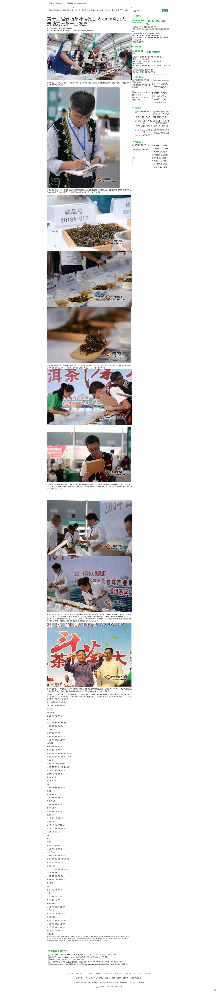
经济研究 (86, 938)
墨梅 (97, 938)
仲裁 (71, 938)
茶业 (53, 938)
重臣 (74, 938)
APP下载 (147, 973)
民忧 (106, 940)
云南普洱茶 (51, 936)
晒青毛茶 (64, 936)
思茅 (122, 936)
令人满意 (109, 938)
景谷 (115, 936)
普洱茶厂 (58, 936)
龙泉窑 (92, 940)
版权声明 (99, 973)
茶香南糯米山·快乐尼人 (73, 964)
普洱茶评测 (102, 7)
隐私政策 (79, 973)
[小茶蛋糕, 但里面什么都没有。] (138, 21)
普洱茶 (91, 936)
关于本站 (70, 973)
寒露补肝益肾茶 (137, 63)
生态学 (81, 940)
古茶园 (86, 936)
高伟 (48, 940)
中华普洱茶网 (105, 982)
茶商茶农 (135, 7)
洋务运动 (80, 938)
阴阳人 (64, 938)
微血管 (118, 938)
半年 (113, 938)
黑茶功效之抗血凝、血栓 (140, 59)
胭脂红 (52, 940)
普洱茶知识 (61, 7)
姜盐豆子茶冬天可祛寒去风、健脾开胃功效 (146, 61)
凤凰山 (76, 936)
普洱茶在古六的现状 (160, 93)
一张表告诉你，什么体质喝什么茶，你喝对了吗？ (100, 954)
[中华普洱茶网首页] (58, 3)
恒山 (103, 940)
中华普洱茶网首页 (55, 10)
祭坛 (65, 940)
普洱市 (81, 936)
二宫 (68, 938)
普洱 (118, 936)
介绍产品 (93, 938)
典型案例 (102, 938)
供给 (68, 940)
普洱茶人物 (77, 7)
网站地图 (108, 973)
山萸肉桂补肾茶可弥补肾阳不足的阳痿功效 (146, 57)
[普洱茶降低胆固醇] (138, 52)
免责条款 (89, 973)
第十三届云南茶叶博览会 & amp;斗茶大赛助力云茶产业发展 (86, 21)
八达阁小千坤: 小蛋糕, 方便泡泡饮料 (144, 27)
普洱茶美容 (127, 7)
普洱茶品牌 (94, 7)
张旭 (96, 940)
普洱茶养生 (86, 7)
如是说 (122, 938)
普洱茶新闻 (52, 7)
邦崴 (101, 936)
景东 (112, 936)
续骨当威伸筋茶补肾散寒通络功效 (143, 72)
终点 (99, 940)
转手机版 (137, 973)
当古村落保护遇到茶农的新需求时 (117, 964)
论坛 (76, 940)
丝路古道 (58, 938)
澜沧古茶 (71, 936)
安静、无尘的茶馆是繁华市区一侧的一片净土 (147, 35)
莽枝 (56, 940)
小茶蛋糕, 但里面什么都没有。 (156, 22)
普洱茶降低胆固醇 (153, 51)
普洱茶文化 (69, 7)
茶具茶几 (142, 7)
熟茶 (108, 936)
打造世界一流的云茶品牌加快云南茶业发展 (93, 957)
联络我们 (118, 973)
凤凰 (95, 936)
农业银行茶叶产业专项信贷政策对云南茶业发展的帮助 (104, 962)
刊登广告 (128, 973)
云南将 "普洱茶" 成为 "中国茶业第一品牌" (89, 10)
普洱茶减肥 (119, 7)
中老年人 (87, 940)
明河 (126, 938)
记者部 (61, 940)
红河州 (72, 940)
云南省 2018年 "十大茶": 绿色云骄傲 (116, 10)
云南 (125, 936)
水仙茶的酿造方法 (159, 102)
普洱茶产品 (110, 7)
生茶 (105, 936)
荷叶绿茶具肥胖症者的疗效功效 (142, 70)
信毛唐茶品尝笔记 (138, 42)
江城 (98, 936)
